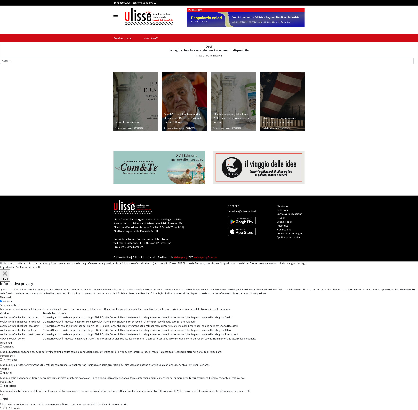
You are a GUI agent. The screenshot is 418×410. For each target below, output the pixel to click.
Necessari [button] (5, 297)
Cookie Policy (284, 222)
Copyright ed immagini (289, 233)
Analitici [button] (4, 369)
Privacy (281, 218)
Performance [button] (7, 356)
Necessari (8, 301)
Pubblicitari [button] (6, 382)
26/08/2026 (138, 128)
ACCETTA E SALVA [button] (10, 408)
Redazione (283, 210)
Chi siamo (282, 206)
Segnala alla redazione (289, 214)
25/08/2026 (236, 128)
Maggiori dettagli (296, 263)
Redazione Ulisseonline (174, 128)
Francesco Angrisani (123, 128)
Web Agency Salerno (205, 257)
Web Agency (180, 257)
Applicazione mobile (288, 237)
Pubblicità (282, 226)
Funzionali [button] (6, 343)
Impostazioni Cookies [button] (12, 267)
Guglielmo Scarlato (270, 128)
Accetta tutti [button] (32, 267)
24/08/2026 (284, 128)
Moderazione (284, 229)
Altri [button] (2, 395)
